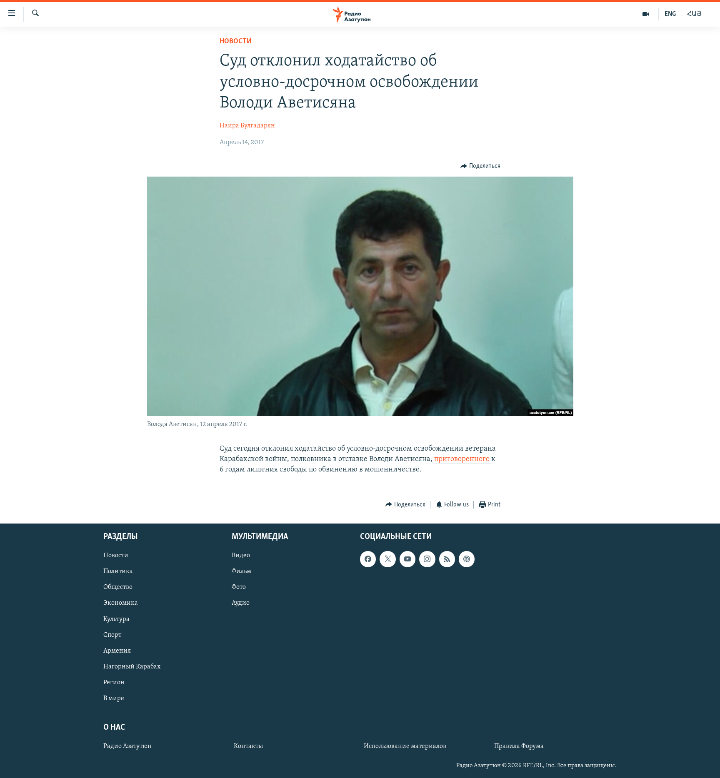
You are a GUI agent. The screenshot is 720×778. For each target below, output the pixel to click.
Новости (236, 41)
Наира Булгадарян (247, 125)
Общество (117, 587)
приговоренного (462, 459)
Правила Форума (519, 746)
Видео (241, 555)
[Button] (480, 166)
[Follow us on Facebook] (368, 559)
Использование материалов (405, 746)
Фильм (241, 571)
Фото (239, 587)
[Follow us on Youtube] (407, 559)
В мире (113, 698)
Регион (114, 682)
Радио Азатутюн (127, 746)
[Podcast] (467, 559)
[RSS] (447, 559)
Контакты (248, 746)
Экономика (120, 603)
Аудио (241, 603)
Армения (117, 651)
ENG (670, 14)
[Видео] (646, 14)
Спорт (112, 635)
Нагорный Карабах (131, 666)
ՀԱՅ (694, 14)
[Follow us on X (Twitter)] (387, 559)
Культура (116, 619)
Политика (118, 571)
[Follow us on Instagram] (427, 559)
